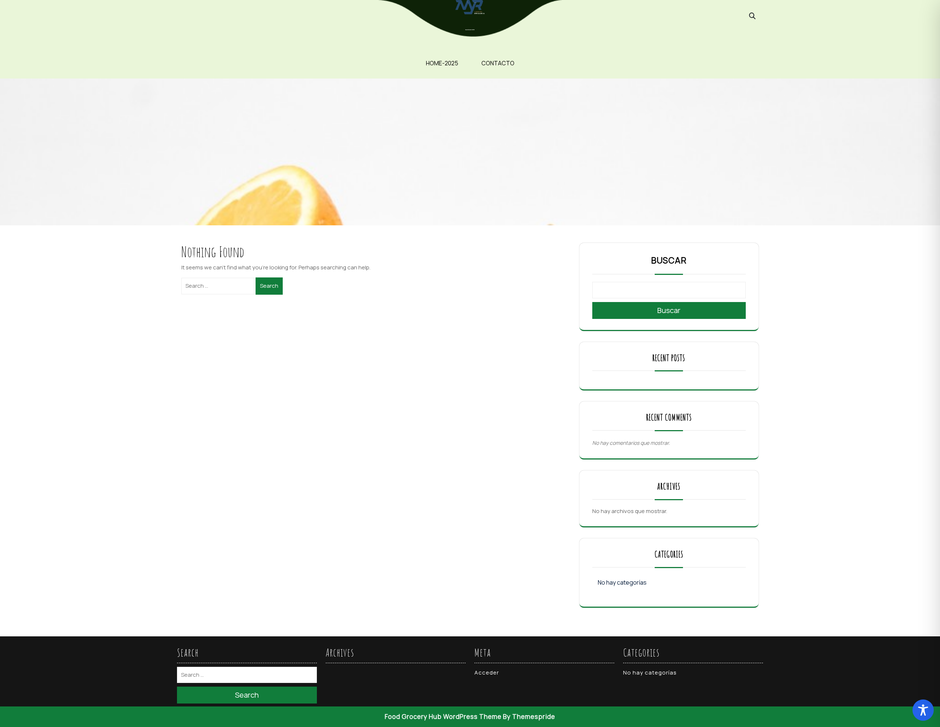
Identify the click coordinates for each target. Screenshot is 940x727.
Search (269, 286)
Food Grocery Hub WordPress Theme (443, 716)
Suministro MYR (469, 29)
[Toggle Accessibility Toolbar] (923, 710)
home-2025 (442, 63)
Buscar (669, 260)
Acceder (486, 672)
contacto (497, 63)
